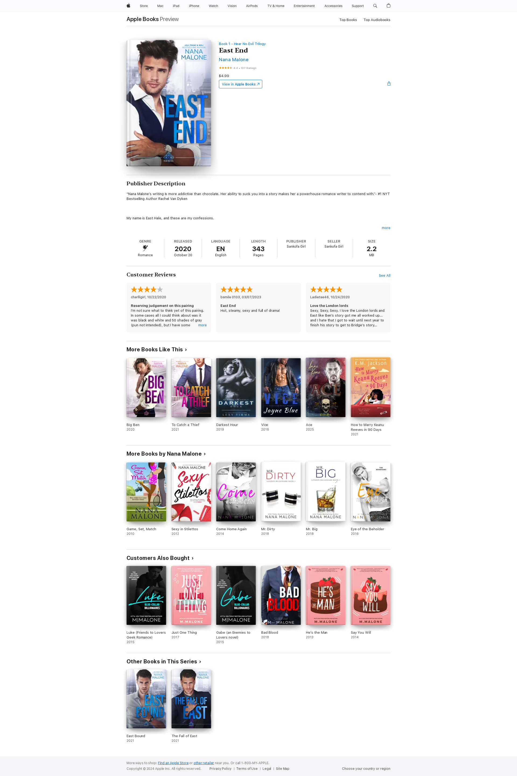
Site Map (282, 769)
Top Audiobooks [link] (377, 20)
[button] (375, 6)
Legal (267, 769)
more (386, 228)
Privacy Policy (220, 769)
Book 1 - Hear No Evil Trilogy (242, 44)
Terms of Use (247, 769)
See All (384, 275)
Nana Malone (234, 59)
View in (239, 84)
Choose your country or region (366, 769)
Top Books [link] (348, 20)
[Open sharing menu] (389, 84)
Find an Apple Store (173, 763)
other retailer (204, 763)
